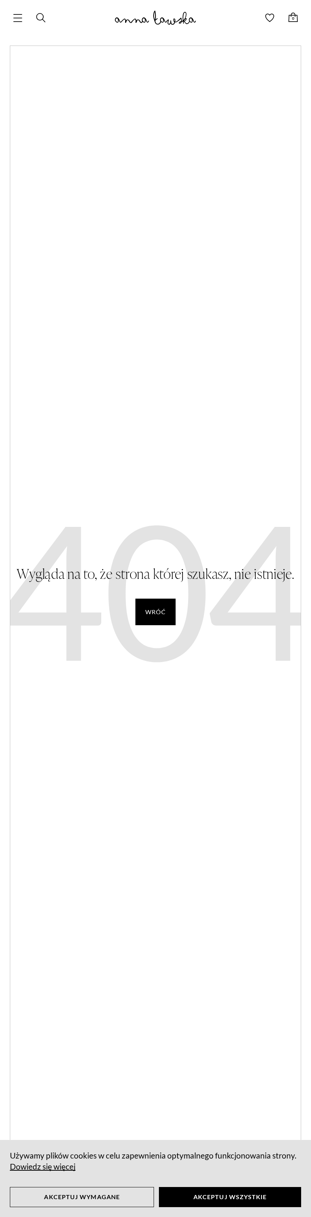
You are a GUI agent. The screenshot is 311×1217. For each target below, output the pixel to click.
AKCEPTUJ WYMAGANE (82, 1196)
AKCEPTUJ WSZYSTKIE (230, 1196)
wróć (155, 611)
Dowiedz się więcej (42, 1166)
